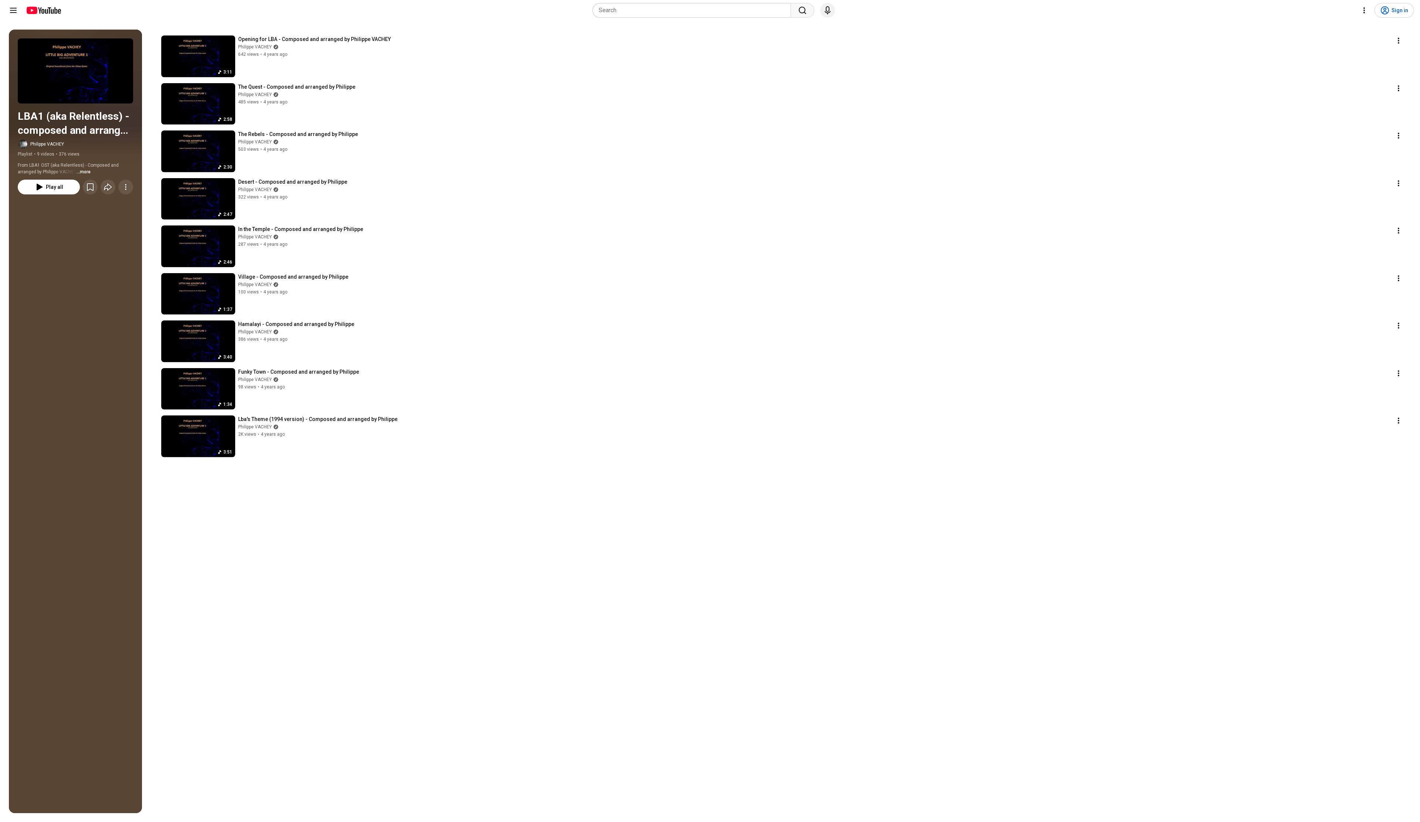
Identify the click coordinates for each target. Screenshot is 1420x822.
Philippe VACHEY (47, 144)
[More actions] (125, 187)
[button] (75, 70)
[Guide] (13, 10)
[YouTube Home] (43, 10)
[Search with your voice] (827, 10)
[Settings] (1364, 10)
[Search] (802, 10)
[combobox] (694, 10)
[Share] (108, 187)
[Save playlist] (90, 187)
